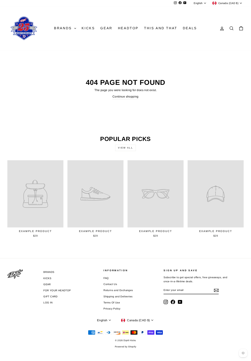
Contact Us (110, 284)
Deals (190, 28)
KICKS (47, 278)
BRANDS (48, 272)
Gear (106, 28)
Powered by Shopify (125, 346)
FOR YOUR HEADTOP (57, 290)
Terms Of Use (111, 302)
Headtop (128, 28)
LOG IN (48, 302)
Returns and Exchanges (118, 290)
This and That (160, 28)
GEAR (47, 284)
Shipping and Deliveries (117, 296)
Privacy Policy (112, 308)
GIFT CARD (50, 296)
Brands (63, 28)
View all (125, 147)
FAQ (106, 278)
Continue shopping (125, 96)
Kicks (88, 28)
